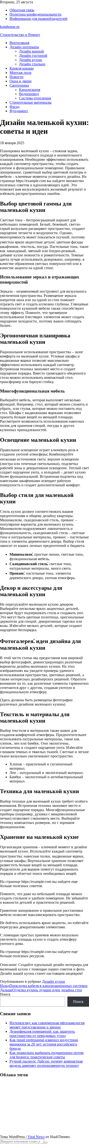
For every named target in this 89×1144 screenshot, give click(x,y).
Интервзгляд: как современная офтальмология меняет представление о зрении (46, 1025)
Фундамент (18, 111)
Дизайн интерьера (24, 47)
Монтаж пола (20, 73)
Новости (16, 77)
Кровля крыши (21, 68)
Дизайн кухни (30, 60)
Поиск (5, 994)
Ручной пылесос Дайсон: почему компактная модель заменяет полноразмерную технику (46, 1063)
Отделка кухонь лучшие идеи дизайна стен (41, 990)
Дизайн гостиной (33, 56)
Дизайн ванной (31, 51)
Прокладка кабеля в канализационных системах (44, 986)
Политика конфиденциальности (35, 14)
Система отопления (35, 98)
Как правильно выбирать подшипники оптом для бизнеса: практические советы (46, 1055)
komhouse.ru (9, 27)
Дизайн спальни (32, 64)
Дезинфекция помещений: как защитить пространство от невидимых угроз (42, 1033)
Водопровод (29, 94)
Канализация (29, 90)
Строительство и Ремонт (20, 35)
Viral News (36, 1137)
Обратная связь (21, 10)
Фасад (14, 107)
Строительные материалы (30, 102)
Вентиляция (19, 43)
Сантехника (19, 85)
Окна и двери (20, 81)
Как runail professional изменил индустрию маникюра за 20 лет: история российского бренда (43, 1044)
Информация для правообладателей (38, 19)
